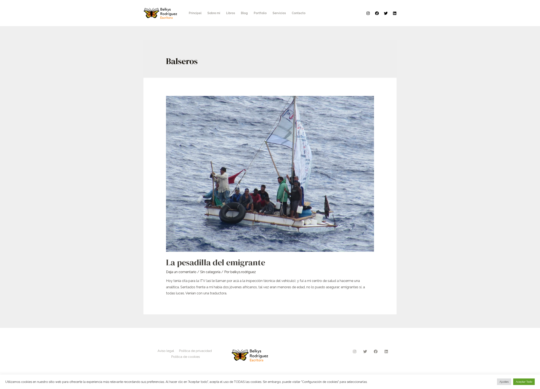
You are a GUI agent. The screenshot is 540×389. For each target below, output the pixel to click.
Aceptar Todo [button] (524, 381)
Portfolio (260, 13)
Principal (195, 13)
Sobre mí (213, 13)
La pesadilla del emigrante (215, 262)
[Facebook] (377, 13)
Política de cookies (185, 357)
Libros (230, 13)
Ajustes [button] (504, 381)
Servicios (279, 13)
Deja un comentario (181, 272)
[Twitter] (386, 13)
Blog (244, 13)
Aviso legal (166, 351)
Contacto (298, 13)
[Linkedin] (395, 13)
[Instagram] (368, 13)
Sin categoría (210, 272)
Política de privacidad (195, 351)
